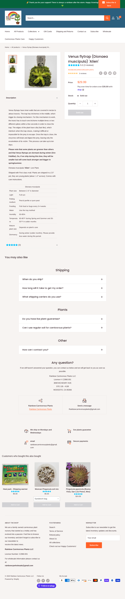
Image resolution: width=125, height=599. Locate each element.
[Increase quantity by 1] (95, 103)
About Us (53, 539)
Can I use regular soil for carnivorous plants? (46, 327)
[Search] (107, 18)
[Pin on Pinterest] (105, 73)
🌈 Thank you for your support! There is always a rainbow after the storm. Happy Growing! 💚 (62, 4)
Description (11, 98)
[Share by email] (114, 73)
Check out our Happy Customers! (62, 546)
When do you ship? (32, 279)
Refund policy (54, 535)
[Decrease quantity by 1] (80, 103)
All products (15, 47)
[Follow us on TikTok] (48, 580)
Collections (32, 31)
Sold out (79, 113)
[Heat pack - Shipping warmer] (15, 474)
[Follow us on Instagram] (38, 580)
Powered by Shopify (12, 579)
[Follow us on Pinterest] (43, 580)
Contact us (82, 31)
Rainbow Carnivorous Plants (40, 409)
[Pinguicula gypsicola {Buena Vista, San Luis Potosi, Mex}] (78, 474)
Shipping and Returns (64, 31)
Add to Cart (15, 505)
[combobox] (47, 498)
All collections (54, 542)
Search (52, 527)
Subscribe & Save (111, 4)
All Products (19, 31)
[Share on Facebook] (100, 73)
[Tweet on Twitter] (110, 73)
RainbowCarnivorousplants (81, 70)
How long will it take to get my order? (42, 288)
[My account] (113, 18)
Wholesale (107, 31)
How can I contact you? (35, 349)
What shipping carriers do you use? (41, 296)
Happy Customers (36, 39)
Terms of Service (56, 531)
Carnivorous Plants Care (15, 39)
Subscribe (94, 31)
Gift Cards (48, 31)
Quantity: (72, 103)
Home (7, 31)
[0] (118, 18)
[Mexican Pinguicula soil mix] (47, 474)
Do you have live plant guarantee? (41, 318)
